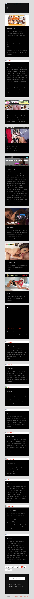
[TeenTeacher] (17, 20)
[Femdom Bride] (17, 410)
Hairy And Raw (11, 463)
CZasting (9, 391)
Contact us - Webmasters (15, 584)
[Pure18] (17, 61)
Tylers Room (11, 436)
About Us (11, 586)
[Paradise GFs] (17, 161)
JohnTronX (10, 293)
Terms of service (18, 586)
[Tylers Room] (17, 433)
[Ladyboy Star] (17, 251)
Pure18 (9, 64)
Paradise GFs (11, 169)
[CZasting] (17, 387)
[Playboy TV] (17, 216)
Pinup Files (10, 368)
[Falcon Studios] (17, 506)
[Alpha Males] (17, 480)
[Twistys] (17, 535)
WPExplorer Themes (23, 596)
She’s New (10, 113)
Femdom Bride (11, 414)
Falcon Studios (11, 510)
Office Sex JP (11, 346)
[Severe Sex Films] (17, 135)
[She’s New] (17, 105)
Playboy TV (10, 227)
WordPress (14, 596)
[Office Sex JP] (17, 342)
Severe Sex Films (12, 146)
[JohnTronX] (17, 282)
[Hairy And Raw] (17, 459)
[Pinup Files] (17, 365)
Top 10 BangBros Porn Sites (14, 328)
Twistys (9, 539)
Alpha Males (10, 484)
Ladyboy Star (11, 262)
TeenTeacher (11, 28)
